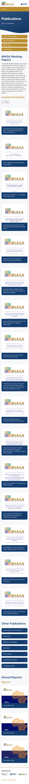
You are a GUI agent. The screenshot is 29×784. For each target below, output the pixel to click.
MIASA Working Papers (10, 36)
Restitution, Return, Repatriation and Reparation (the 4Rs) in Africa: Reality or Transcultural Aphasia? (14, 290)
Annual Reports (8, 49)
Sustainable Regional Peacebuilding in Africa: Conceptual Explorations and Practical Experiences (13, 130)
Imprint (4, 780)
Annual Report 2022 (8, 733)
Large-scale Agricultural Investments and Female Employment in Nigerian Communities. (14, 322)
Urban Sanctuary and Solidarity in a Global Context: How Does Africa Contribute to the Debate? (12, 515)
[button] (27, 9)
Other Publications (9, 41)
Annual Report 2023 (8, 760)
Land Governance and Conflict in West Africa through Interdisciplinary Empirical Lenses (14, 226)
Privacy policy (12, 780)
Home (3, 23)
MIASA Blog (6, 45)
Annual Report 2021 (8, 705)
